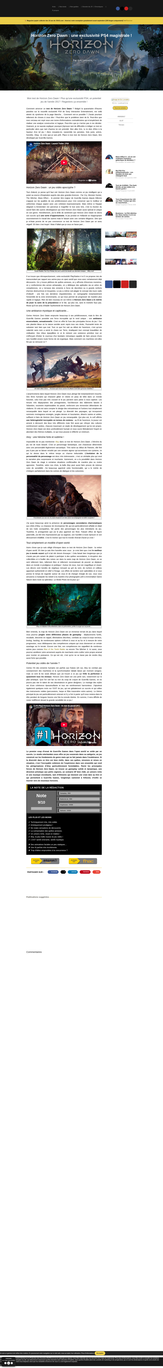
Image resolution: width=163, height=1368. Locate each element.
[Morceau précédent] (5, 1363)
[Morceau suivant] (12, 1363)
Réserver (129, 20)
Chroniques (98, 6)
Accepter (99, 1353)
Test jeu (121, 125)
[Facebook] (118, 8)
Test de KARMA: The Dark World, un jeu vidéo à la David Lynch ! (126, 187)
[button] (53, 872)
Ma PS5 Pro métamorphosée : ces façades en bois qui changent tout (124, 173)
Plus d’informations (87, 1353)
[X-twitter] (122, 8)
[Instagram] (130, 8)
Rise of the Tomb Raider (54, 649)
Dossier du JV (87, 6)
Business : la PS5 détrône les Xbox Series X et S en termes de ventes (126, 215)
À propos (55, 10)
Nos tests (63, 6)
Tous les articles (120, 108)
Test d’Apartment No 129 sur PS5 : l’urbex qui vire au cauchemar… (126, 201)
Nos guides (74, 6)
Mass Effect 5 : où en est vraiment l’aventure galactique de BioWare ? (125, 158)
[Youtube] (126, 8)
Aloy (57, 442)
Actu (54, 6)
